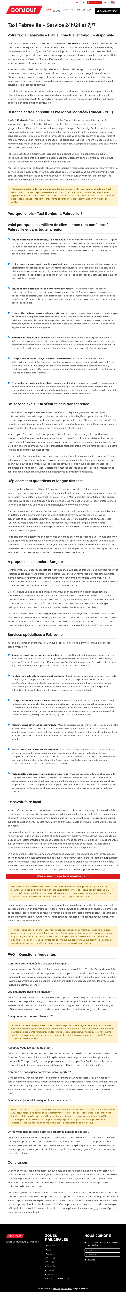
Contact (80, 10)
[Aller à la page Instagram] (59, 2)
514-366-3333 (95, 2)
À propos (56, 9)
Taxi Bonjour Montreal (62, 1288)
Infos (72, 10)
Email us (91, 1259)
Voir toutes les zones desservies (58, 1279)
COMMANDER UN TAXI (109, 11)
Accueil (48, 10)
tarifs (65, 10)
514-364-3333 (95, 1254)
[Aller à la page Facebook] (52, 2)
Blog (89, 10)
